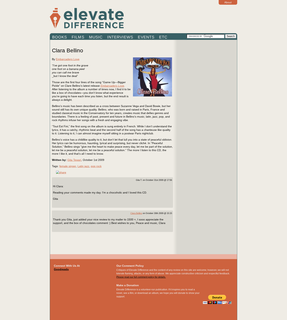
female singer (67, 166)
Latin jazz (83, 166)
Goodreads (61, 269)
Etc (163, 37)
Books (59, 37)
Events (146, 37)
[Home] (118, 18)
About (228, 2)
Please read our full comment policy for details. (141, 277)
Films (78, 37)
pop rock (96, 166)
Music (95, 37)
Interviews (120, 37)
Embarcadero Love (67, 59)
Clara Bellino (136, 213)
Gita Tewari (74, 159)
